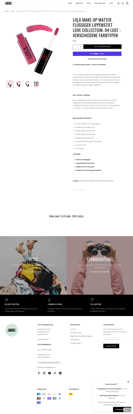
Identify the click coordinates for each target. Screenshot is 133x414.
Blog (89, 3)
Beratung (79, 3)
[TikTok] (55, 373)
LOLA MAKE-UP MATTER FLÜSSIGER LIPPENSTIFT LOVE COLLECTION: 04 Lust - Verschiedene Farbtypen (50, 11)
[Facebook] (77, 190)
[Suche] (123, 3)
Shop (111, 3)
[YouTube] (49, 373)
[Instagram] (44, 373)
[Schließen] (128, 382)
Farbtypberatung (75, 333)
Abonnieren (111, 346)
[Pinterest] (82, 190)
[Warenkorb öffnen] (127, 3)
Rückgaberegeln (75, 343)
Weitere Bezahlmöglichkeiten (97, 58)
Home (70, 3)
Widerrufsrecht (75, 340)
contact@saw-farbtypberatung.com (49, 362)
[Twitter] (80, 190)
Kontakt (72, 329)
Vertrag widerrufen (122, 409)
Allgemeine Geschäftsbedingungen (81, 336)
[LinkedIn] (60, 373)
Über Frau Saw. (100, 3)
